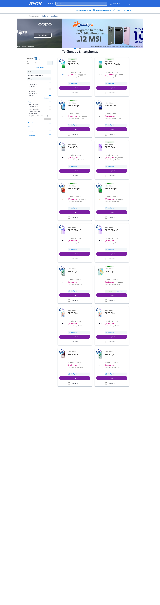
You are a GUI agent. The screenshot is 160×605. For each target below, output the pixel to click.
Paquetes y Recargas (84, 10)
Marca (29, 82)
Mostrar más (47, 98)
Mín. (30, 116)
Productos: (31, 72)
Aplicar (47, 118)
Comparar (75, 93)
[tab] (75, 48)
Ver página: (30, 58)
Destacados (31, 123)
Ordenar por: (29, 62)
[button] (20, 33)
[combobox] (43, 63)
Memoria (30, 131)
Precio (29, 102)
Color (29, 127)
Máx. (38, 116)
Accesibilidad (31, 135)
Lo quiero (75, 88)
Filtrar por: (31, 79)
